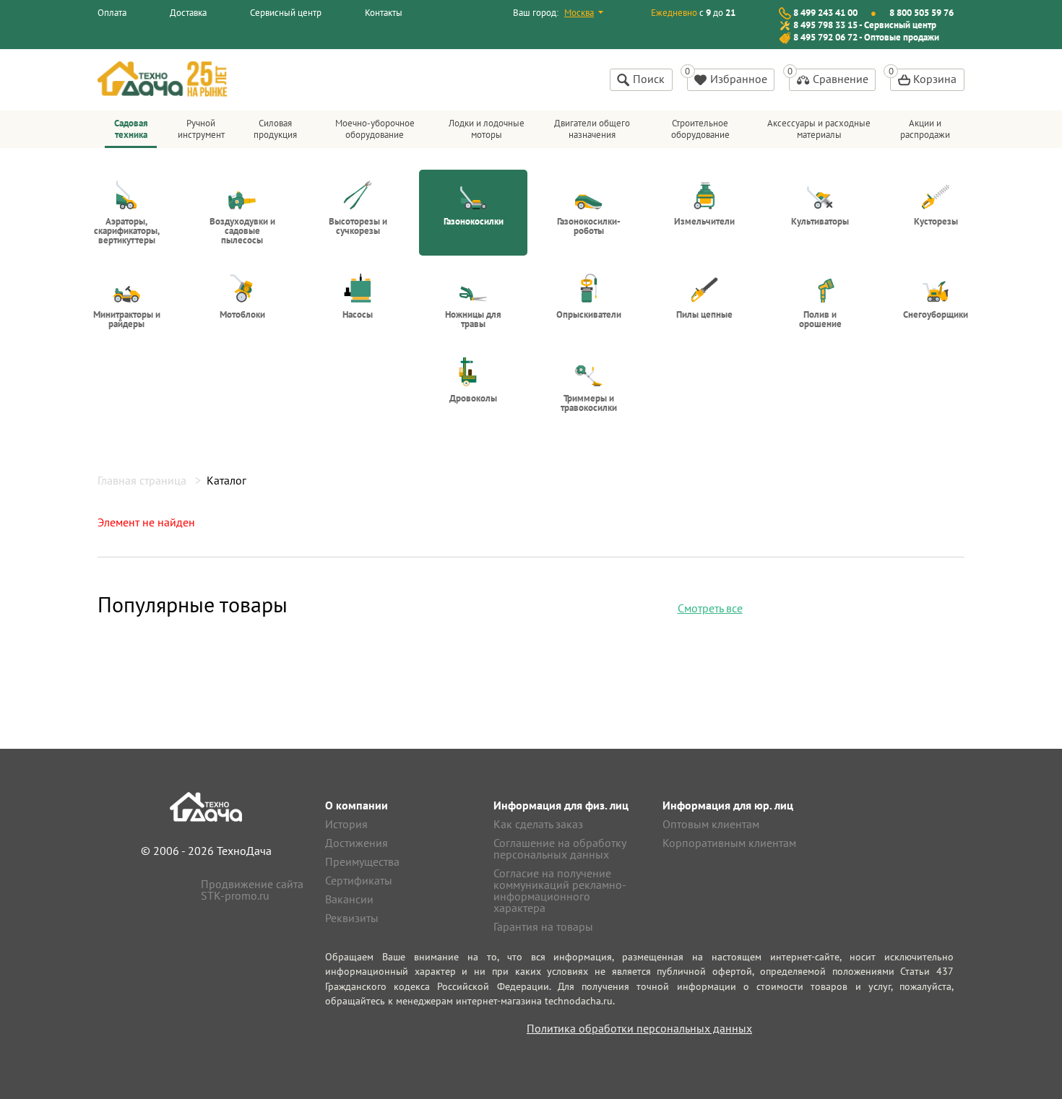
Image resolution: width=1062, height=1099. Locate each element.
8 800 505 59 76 (921, 12)
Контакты (383, 12)
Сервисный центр (285, 12)
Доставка (188, 12)
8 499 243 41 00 (825, 12)
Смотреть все (710, 608)
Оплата (112, 12)
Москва (579, 12)
